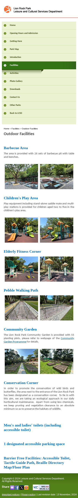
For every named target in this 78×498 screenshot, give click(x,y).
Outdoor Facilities (30, 128)
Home (6, 128)
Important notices (11, 494)
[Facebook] (17, 488)
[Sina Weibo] (26, 488)
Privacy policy (28, 494)
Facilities (16, 128)
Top (71, 489)
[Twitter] (22, 488)
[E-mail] (12, 488)
